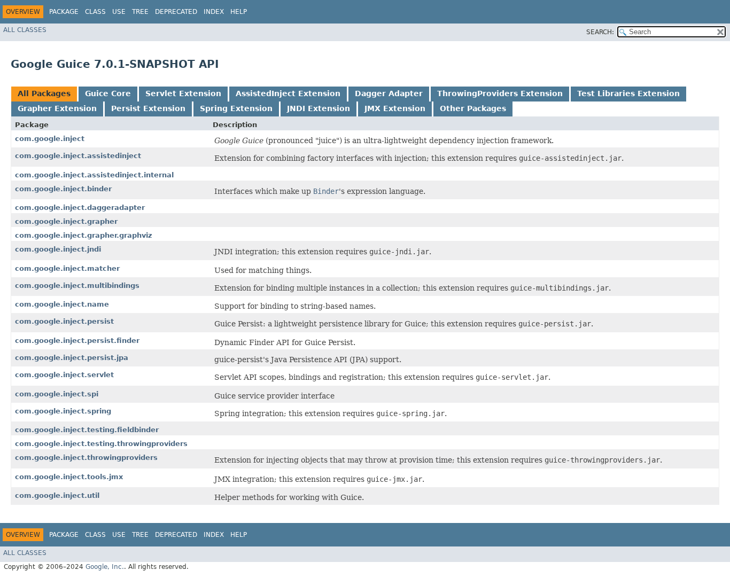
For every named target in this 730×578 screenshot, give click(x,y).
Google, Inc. (105, 567)
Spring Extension (236, 108)
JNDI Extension (318, 108)
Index (214, 11)
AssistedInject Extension (288, 93)
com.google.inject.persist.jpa (71, 358)
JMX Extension (394, 108)
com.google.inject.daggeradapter (80, 208)
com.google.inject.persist (64, 321)
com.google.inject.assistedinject (78, 156)
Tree (140, 11)
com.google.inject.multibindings (77, 286)
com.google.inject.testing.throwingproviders (101, 444)
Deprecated (176, 11)
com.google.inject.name (62, 304)
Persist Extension (148, 108)
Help (238, 11)
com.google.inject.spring (63, 411)
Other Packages (473, 108)
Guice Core (108, 93)
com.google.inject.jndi (58, 249)
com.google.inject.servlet (64, 375)
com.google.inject (49, 139)
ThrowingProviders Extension (500, 93)
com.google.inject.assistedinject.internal (94, 175)
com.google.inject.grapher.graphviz (83, 235)
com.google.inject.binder (63, 189)
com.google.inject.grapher (66, 221)
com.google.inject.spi (56, 394)
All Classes (24, 30)
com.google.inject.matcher (67, 268)
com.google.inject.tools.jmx (69, 477)
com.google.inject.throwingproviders (86, 458)
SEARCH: (600, 32)
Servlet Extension (183, 93)
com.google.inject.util (57, 495)
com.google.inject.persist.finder (77, 341)
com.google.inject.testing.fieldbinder (87, 430)
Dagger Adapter (389, 93)
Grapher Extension (57, 108)
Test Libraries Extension (628, 93)
